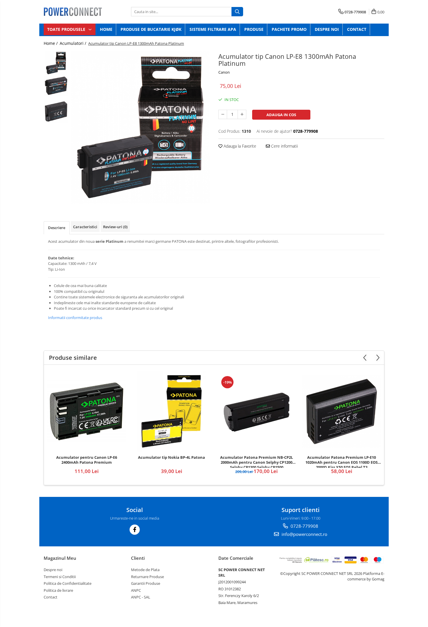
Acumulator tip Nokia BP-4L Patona (171, 457)
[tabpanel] (140, 127)
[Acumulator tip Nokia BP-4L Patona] (171, 411)
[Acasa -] (73, 11)
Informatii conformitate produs (75, 317)
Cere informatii (284, 146)
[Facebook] (135, 530)
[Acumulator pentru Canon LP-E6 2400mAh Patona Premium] (86, 411)
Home (106, 29)
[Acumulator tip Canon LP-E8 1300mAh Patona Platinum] (140, 127)
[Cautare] (237, 11)
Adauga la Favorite (239, 146)
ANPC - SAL (140, 597)
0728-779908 (303, 526)
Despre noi (327, 29)
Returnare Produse (147, 576)
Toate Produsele (66, 29)
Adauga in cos (281, 114)
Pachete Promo (289, 29)
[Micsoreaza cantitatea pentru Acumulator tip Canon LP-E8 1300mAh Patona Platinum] (222, 114)
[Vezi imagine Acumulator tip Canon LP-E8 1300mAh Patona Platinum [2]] (56, 111)
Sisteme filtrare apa (213, 29)
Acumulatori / (73, 43)
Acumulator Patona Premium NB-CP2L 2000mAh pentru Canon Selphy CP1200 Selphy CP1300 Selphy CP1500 (256, 461)
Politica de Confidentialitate (67, 583)
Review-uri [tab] (115, 226)
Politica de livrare (58, 590)
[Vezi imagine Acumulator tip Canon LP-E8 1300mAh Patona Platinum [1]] (56, 86)
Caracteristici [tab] (85, 226)
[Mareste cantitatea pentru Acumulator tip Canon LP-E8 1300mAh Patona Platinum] (242, 114)
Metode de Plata (145, 569)
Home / (51, 43)
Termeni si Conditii (60, 576)
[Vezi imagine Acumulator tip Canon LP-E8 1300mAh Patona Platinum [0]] (56, 63)
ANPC (136, 590)
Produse (253, 29)
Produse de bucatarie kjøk (151, 29)
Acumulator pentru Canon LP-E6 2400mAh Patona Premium (86, 460)
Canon (224, 72)
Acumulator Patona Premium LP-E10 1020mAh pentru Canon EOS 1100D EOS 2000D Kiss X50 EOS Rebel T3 (341, 461)
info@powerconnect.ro (303, 534)
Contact (356, 29)
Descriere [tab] (56, 227)
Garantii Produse (145, 583)
